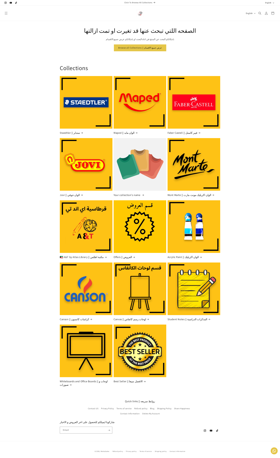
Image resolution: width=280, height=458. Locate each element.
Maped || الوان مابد (124, 132)
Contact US (93, 408)
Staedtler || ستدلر (70, 132)
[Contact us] (274, 450)
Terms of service (124, 408)
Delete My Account (151, 413)
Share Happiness (182, 408)
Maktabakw (105, 451)
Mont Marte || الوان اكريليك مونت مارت (189, 195)
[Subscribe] (109, 430)
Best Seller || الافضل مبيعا (128, 381)
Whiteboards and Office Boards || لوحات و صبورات (84, 383)
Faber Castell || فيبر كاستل (182, 132)
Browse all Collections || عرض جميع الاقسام (140, 47)
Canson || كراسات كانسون (74, 319)
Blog (152, 408)
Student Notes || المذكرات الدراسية (187, 319)
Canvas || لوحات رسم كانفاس (130, 319)
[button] (6, 13)
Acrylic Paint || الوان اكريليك (183, 257)
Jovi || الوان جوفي (70, 195)
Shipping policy (161, 451)
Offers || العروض (123, 257)
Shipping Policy (164, 408)
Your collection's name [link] (127, 195)
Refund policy (140, 408)
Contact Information (130, 413)
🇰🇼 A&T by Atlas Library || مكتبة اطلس (82, 257)
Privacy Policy (107, 408)
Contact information (177, 451)
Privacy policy (131, 451)
